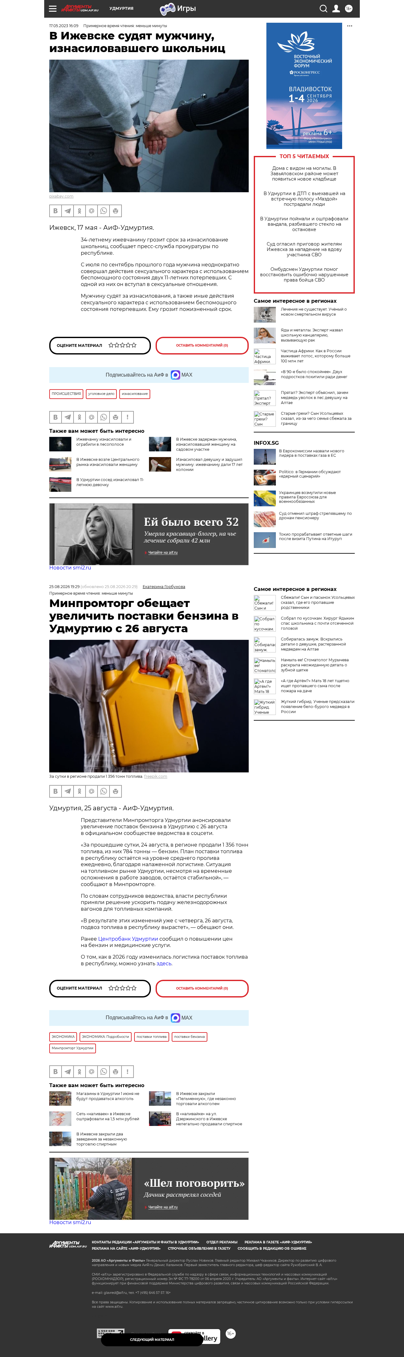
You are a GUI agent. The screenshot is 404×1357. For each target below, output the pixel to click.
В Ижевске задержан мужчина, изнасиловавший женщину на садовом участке (206, 444)
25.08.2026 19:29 (64, 586)
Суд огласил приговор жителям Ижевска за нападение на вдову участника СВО (304, 249)
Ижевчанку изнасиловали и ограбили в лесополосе (103, 442)
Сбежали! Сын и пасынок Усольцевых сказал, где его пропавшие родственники (318, 602)
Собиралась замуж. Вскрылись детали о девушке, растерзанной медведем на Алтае (313, 644)
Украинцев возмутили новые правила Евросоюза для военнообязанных (307, 497)
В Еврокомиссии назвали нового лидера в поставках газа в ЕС (311, 453)
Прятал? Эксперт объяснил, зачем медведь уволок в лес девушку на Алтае (314, 397)
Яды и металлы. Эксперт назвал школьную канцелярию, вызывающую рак (312, 335)
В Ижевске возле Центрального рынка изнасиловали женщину (108, 462)
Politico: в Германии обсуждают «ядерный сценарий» (310, 474)
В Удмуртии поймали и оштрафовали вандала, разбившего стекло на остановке (304, 224)
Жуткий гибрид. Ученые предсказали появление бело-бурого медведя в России (317, 706)
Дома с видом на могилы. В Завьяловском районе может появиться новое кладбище (304, 174)
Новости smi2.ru (70, 568)
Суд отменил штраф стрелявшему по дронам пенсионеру (315, 515)
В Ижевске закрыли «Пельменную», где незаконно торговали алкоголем (206, 1098)
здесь (164, 964)
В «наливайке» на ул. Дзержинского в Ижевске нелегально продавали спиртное (209, 1118)
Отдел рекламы (221, 1242)
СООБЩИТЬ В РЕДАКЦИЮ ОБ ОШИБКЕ (272, 1249)
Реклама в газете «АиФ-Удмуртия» (278, 1242)
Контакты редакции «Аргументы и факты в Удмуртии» (145, 1242)
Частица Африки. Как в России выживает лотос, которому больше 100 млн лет (315, 355)
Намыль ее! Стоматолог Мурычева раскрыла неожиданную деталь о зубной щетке (315, 665)
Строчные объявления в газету (199, 1249)
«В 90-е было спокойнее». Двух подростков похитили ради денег (314, 374)
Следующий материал (152, 1340)
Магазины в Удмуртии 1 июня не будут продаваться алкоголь (107, 1096)
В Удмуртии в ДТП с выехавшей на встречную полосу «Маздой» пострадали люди (304, 199)
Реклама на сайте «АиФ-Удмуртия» (126, 1249)
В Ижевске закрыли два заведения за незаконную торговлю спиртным (101, 1139)
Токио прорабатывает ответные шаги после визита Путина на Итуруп (315, 536)
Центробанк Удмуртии (128, 939)
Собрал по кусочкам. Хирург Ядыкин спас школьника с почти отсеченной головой (317, 623)
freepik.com (155, 776)
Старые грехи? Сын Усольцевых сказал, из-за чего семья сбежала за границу (316, 418)
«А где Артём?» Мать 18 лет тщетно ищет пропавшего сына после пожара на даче (315, 685)
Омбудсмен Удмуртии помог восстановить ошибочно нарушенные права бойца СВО (304, 275)
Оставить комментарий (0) (202, 345)
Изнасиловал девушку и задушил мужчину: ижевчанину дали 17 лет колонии (209, 464)
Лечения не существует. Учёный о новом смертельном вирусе (314, 312)
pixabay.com (61, 196)
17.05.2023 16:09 (63, 25)
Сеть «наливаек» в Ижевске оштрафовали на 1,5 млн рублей (107, 1116)
